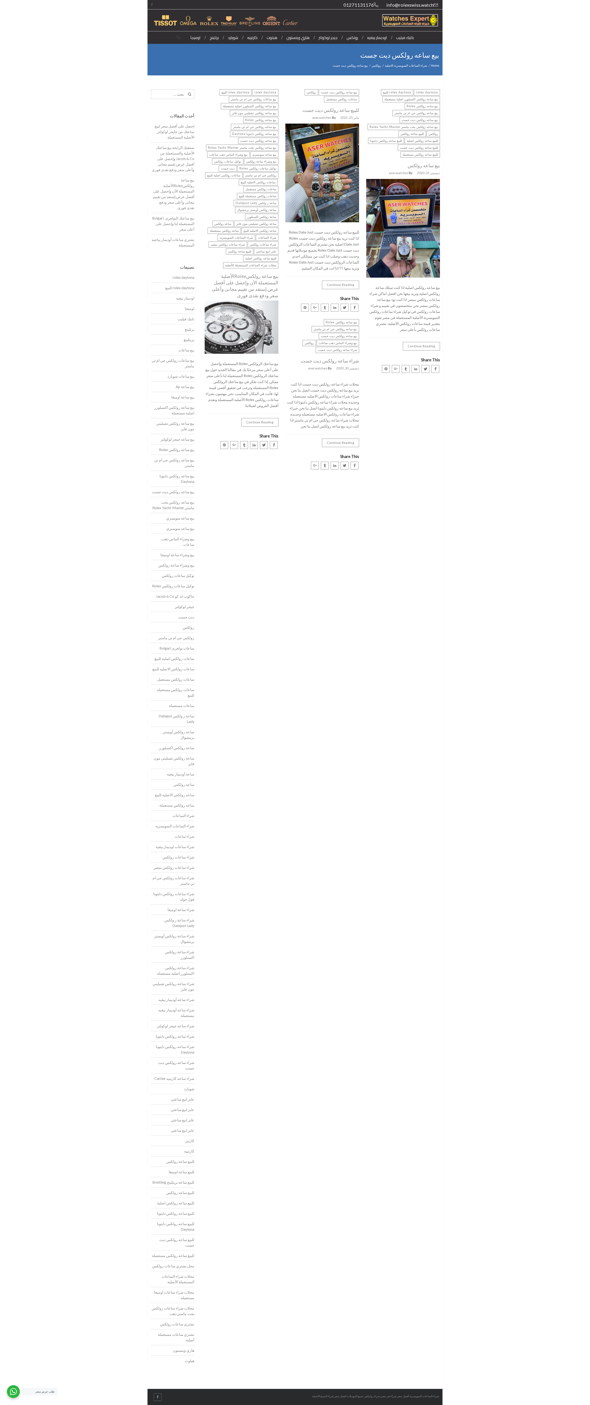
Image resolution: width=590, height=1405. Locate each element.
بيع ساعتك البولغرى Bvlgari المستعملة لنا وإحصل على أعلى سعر (173, 223)
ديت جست (228, 168)
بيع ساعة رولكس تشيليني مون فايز (254, 113)
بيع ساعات (186, 350)
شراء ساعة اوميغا (181, 909)
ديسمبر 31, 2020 (428, 173)
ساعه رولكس (222, 224)
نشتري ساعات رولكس (177, 1324)
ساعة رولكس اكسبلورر (261, 217)
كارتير (189, 1140)
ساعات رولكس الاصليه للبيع (258, 182)
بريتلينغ (189, 339)
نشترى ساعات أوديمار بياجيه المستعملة (173, 242)
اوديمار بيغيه (185, 298)
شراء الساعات (267, 237)
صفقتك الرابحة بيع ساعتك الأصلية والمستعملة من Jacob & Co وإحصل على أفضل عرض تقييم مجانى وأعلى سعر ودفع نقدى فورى (173, 158)
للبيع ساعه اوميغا (181, 1172)
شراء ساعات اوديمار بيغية (175, 846)
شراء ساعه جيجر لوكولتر (175, 1026)
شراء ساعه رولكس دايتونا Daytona (175, 1049)
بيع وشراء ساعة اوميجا (177, 554)
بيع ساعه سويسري (264, 154)
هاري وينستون (183, 1350)
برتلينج (189, 329)
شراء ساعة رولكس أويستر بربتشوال (174, 939)
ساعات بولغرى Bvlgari (176, 648)
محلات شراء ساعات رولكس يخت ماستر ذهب (173, 1311)
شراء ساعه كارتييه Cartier (174, 1078)
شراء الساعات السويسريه (236, 237)
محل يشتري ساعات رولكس (173, 1266)
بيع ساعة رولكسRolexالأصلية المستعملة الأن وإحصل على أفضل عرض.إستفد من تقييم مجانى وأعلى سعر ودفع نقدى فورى (245, 285)
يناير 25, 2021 (349, 117)
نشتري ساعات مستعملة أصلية (176, 1337)
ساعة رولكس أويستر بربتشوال (256, 210)
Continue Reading (260, 422)
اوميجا (189, 308)
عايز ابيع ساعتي (266, 251)
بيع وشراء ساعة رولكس (261, 161)
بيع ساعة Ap (185, 386)
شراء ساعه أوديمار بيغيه (176, 999)
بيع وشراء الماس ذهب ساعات (228, 154)
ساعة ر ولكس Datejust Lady (256, 203)
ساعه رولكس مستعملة (224, 230)
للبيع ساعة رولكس (239, 251)
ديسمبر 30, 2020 (347, 368)
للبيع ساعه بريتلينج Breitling (173, 1182)
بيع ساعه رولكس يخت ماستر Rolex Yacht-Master (242, 147)
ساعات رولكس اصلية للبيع (223, 175)
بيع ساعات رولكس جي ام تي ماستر (253, 99)
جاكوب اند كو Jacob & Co (175, 596)
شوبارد (189, 1089)
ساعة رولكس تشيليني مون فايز (256, 224)
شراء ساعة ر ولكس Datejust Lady (179, 923)
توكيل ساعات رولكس (227, 161)
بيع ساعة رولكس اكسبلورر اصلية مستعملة (249, 106)
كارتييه (189, 1151)
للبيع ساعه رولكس (412, 134)
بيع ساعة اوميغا (182, 397)
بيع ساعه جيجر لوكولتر (177, 439)
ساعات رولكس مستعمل (260, 189)
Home (435, 65)
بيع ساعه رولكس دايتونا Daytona (254, 134)
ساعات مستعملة (181, 705)
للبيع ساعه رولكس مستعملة (420, 154)
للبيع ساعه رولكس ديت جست (330, 110)
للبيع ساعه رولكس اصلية (260, 258)
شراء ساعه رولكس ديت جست (337, 350)
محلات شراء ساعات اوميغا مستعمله (174, 1295)
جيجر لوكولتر (184, 606)
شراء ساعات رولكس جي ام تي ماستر (173, 880)
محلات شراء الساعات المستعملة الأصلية (250, 265)
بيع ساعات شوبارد (180, 376)
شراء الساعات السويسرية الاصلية (406, 65)
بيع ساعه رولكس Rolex (260, 120)
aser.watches (321, 117)
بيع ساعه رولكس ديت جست (258, 141)
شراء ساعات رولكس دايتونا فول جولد (173, 896)
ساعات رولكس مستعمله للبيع (257, 196)
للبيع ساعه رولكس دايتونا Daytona (175, 1226)
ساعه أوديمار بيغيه (180, 774)
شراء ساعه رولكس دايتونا (175, 1036)
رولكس (376, 65)
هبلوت (189, 1360)
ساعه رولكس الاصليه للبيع (260, 230)
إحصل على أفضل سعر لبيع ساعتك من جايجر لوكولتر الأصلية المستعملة (174, 131)
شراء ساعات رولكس (263, 244)
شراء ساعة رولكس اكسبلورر (179, 954)
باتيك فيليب (185, 319)
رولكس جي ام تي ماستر (260, 175)
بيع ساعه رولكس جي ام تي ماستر (254, 127)
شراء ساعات (184, 836)
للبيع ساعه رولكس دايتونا (386, 141)
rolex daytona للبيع (235, 92)
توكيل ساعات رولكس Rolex (257, 168)
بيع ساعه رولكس (424, 165)
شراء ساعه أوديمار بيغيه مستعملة (176, 1013)
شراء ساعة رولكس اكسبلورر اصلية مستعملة (175, 970)
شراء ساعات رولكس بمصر (228, 244)
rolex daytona (265, 92)
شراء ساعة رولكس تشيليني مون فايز (173, 986)
